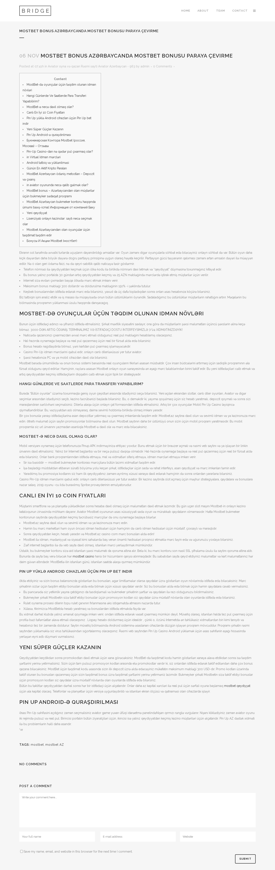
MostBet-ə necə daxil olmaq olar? (50, 107)
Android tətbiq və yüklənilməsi (48, 162)
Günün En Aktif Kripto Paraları (47, 168)
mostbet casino (83, 556)
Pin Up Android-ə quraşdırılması (49, 135)
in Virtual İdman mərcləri (44, 157)
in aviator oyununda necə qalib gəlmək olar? (57, 185)
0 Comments (162, 66)
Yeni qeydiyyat (37, 213)
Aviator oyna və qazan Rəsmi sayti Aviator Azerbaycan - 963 (91, 66)
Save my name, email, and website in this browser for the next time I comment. (78, 851)
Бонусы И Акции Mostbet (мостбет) (52, 241)
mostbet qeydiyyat (237, 686)
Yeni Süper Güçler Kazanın (45, 129)
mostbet (37, 744)
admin (145, 66)
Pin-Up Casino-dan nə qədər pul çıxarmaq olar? (60, 151)
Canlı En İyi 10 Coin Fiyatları (46, 112)
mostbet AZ (54, 744)
